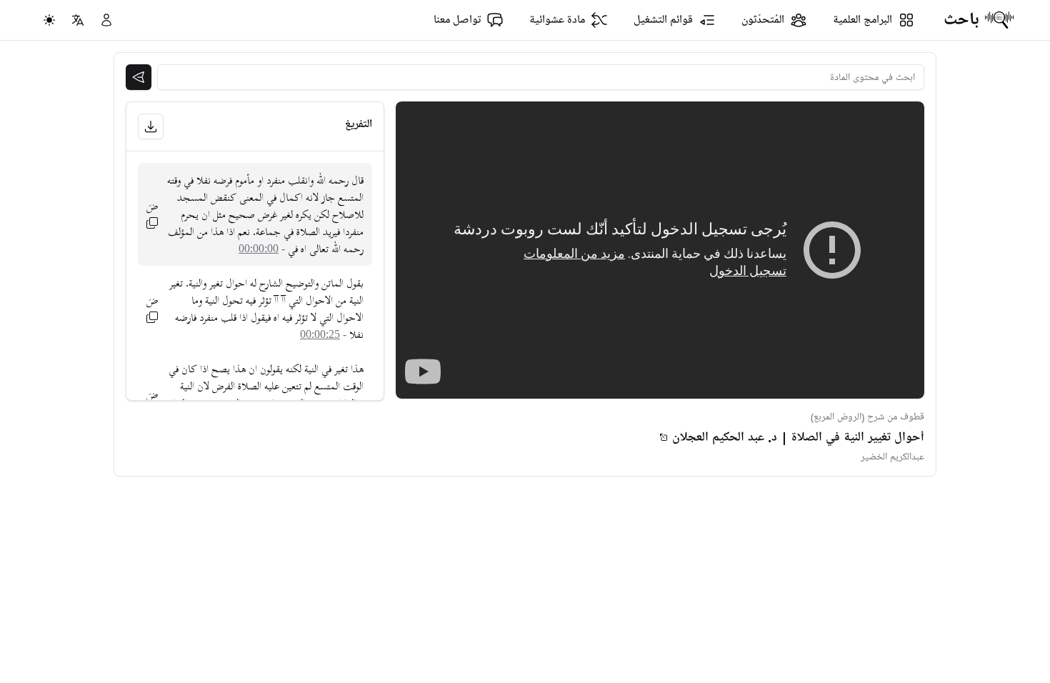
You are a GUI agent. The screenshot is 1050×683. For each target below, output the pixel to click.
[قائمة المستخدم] (106, 20)
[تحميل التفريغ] (151, 126)
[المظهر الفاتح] (49, 20)
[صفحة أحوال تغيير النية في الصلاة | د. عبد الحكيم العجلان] (663, 437)
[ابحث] (138, 77)
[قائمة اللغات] (78, 20)
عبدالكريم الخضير (892, 457)
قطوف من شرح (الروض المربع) (867, 417)
